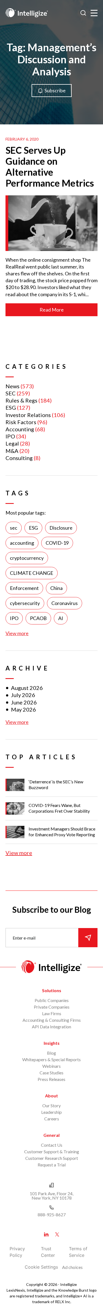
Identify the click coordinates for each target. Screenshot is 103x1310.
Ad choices (72, 1267)
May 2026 (23, 709)
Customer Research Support (51, 1158)
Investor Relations (28, 415)
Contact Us (51, 1145)
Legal (12, 443)
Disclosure (61, 528)
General (51, 1135)
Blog (51, 1052)
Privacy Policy (17, 1252)
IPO (10, 436)
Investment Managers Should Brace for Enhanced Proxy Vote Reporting (62, 831)
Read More (52, 310)
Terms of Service (78, 1252)
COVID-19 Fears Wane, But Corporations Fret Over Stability (59, 808)
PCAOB (38, 618)
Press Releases (51, 1079)
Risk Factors (20, 422)
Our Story (51, 1105)
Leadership (51, 1112)
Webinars (51, 1066)
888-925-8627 (52, 1214)
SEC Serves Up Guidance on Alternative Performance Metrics (49, 166)
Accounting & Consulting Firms (52, 1020)
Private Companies (51, 1006)
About (51, 1095)
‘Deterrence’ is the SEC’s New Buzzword (56, 784)
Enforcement (24, 588)
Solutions (51, 990)
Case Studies (51, 1072)
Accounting (19, 429)
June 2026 (24, 702)
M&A (11, 450)
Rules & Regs (21, 400)
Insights (52, 1043)
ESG (10, 407)
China (56, 588)
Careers (51, 1118)
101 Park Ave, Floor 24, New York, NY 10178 (51, 1195)
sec (13, 528)
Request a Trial (52, 1164)
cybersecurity (25, 603)
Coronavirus (64, 603)
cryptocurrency (27, 558)
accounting (22, 543)
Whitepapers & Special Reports (51, 1059)
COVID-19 (57, 543)
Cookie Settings (41, 1267)
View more (17, 633)
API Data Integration (51, 1026)
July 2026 (23, 695)
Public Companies (52, 1000)
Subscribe (55, 90)
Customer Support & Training (51, 1151)
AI (60, 618)
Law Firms (51, 1013)
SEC (10, 393)
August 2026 (27, 687)
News (12, 386)
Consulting (19, 458)
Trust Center (48, 1252)
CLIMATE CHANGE (31, 573)
